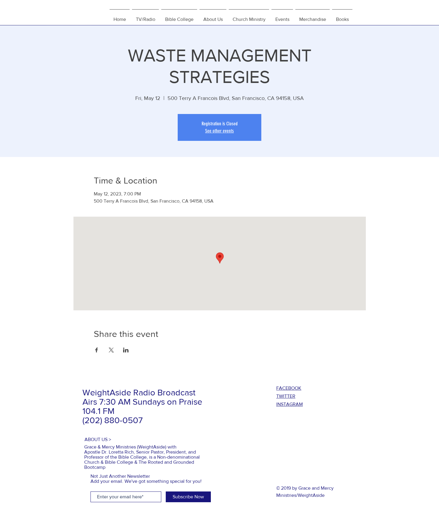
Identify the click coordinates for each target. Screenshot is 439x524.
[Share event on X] (111, 350)
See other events (219, 131)
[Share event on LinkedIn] (126, 350)
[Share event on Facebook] (96, 350)
